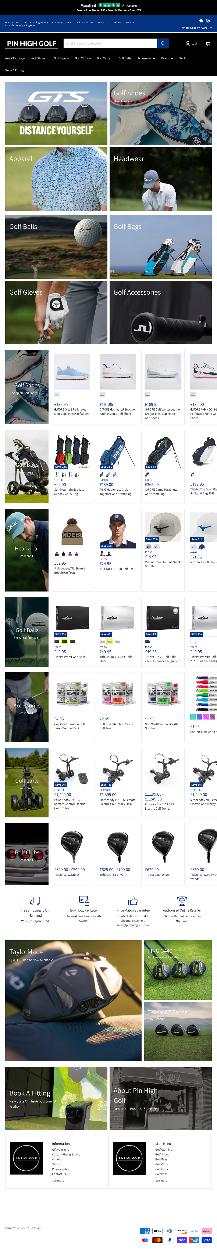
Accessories (145, 58)
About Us (57, 22)
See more (58, 1180)
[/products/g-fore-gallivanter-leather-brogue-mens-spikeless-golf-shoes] (163, 372)
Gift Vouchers (12, 22)
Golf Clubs (82, 58)
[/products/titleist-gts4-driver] (163, 845)
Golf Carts (104, 58)
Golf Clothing (14, 58)
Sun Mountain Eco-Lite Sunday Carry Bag (69, 491)
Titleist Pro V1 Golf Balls (69, 657)
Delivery (117, 22)
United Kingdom (195, 27)
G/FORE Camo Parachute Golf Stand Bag (161, 491)
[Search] (163, 43)
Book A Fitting (14, 70)
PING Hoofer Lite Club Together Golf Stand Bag (116, 491)
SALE (182, 58)
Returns (130, 22)
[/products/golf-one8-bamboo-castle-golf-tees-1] (163, 694)
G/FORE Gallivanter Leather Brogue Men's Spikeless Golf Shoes (163, 413)
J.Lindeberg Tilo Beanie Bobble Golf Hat (69, 570)
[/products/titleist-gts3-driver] (118, 845)
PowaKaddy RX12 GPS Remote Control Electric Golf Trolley (69, 804)
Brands (166, 58)
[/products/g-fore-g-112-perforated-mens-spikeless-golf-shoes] (72, 372)
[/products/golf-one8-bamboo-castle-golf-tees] (118, 694)
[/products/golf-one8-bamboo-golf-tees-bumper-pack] (72, 694)
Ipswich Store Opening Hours (21, 25)
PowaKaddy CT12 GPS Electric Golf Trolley (159, 806)
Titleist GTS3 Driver (112, 875)
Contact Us (103, 22)
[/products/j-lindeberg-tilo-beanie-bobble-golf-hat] (72, 530)
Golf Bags (60, 58)
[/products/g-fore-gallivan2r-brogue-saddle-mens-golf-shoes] (118, 372)
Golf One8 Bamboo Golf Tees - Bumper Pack (69, 726)
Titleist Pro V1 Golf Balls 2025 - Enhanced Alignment (163, 659)
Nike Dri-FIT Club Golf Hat (116, 569)
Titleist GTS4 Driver (157, 875)
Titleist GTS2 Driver (66, 875)
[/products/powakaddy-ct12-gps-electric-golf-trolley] (163, 769)
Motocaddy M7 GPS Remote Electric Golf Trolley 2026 (117, 802)
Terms (69, 22)
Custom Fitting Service (36, 22)
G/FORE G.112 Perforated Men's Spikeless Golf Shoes (71, 411)
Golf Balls (125, 58)
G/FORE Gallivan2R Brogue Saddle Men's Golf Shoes (117, 411)
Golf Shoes (38, 58)
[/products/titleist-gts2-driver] (72, 845)
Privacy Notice (85, 22)
